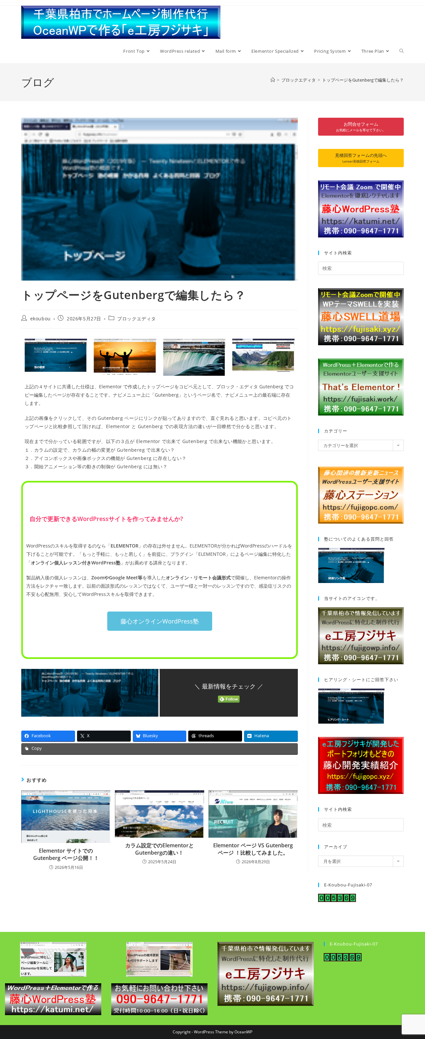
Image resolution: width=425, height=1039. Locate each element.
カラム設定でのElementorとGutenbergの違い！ (159, 849)
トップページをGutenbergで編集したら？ (363, 80)
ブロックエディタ (136, 318)
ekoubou (40, 318)
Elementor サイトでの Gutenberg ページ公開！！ (66, 854)
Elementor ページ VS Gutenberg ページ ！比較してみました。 (253, 849)
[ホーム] (273, 80)
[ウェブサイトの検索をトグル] (401, 51)
